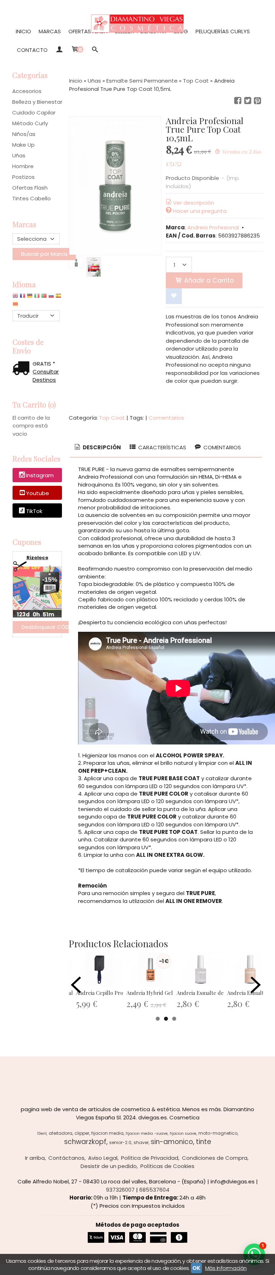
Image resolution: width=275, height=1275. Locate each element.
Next (256, 985)
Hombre (23, 166)
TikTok (34, 511)
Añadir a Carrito (208, 280)
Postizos (23, 177)
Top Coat (112, 417)
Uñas (18, 155)
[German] (30, 297)
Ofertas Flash (87, 31)
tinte (203, 1142)
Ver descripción (193, 202)
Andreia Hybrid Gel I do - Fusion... (167, 992)
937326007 (120, 1189)
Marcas (50, 31)
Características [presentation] (161, 447)
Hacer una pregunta (200, 211)
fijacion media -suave (147, 1133)
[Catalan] (16, 305)
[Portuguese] (44, 297)
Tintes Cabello (31, 198)
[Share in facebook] (238, 101)
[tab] (97, 447)
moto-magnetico (217, 1133)
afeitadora (60, 1133)
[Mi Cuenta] (59, 50)
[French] (22, 297)
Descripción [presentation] (101, 447)
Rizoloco (37, 557)
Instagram (40, 475)
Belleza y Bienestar (37, 102)
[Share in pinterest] (257, 101)
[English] (15, 297)
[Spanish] (58, 297)
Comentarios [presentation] (221, 447)
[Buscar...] (95, 50)
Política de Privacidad (149, 1158)
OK (196, 1268)
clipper (81, 1133)
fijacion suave (183, 1133)
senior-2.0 (120, 1142)
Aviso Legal (102, 1158)
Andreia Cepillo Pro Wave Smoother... (120, 992)
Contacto (32, 50)
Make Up (23, 144)
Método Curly (30, 123)
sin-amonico (172, 1142)
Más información (226, 1268)
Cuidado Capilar (34, 112)
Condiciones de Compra (214, 1158)
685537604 (154, 1189)
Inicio (23, 31)
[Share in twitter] (248, 101)
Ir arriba (35, 1158)
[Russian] (51, 297)
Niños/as (23, 134)
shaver (141, 1142)
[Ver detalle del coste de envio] (23, 369)
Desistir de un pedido (109, 1166)
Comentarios (166, 417)
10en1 (42, 1133)
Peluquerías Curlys (223, 31)
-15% (49, 579)
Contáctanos (66, 1158)
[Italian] (37, 297)
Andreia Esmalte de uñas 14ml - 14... (220, 992)
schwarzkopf (85, 1142)
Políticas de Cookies (167, 1166)
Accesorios (27, 91)
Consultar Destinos (46, 376)
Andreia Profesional (213, 227)
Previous (76, 985)
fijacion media (107, 1133)
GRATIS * (44, 363)
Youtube (37, 493)
